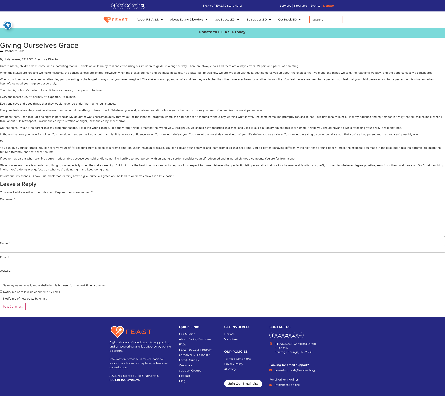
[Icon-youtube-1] (135, 6)
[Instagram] (121, 6)
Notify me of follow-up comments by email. (32, 292)
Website (5, 271)
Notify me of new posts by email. (25, 298)
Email (4, 257)
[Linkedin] (142, 6)
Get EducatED (225, 19)
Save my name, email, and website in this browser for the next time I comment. (55, 285)
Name (5, 243)
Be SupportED (256, 19)
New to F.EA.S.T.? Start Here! (222, 5)
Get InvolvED (287, 19)
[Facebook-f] (114, 6)
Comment (7, 199)
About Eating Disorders (186, 19)
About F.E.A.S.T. (148, 19)
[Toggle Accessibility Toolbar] (8, 25)
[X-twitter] (128, 6)
